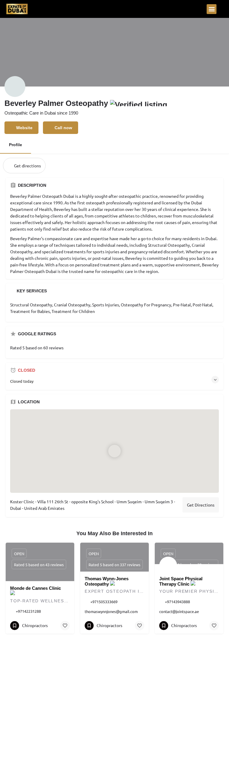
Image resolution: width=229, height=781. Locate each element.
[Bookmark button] (65, 625)
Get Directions (200, 504)
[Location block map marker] (114, 451)
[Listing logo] (14, 86)
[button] (211, 9)
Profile (15, 144)
